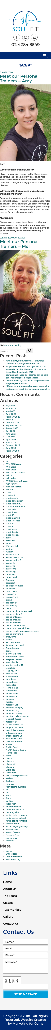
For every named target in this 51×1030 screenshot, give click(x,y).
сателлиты (10, 840)
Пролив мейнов (12, 835)
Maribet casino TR (15, 665)
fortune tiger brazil (15, 645)
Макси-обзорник (13, 832)
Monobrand (11, 690)
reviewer (10, 784)
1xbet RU (10, 526)
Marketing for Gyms (28, 1023)
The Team (10, 895)
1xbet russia (11, 529)
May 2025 (10, 436)
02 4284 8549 (25, 44)
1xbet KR (10, 515)
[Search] (30, 350)
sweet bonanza (13, 806)
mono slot (11, 685)
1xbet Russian (12, 532)
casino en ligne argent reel (19, 611)
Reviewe (10, 781)
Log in (9, 851)
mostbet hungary (14, 707)
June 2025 (11, 434)
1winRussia (11, 489)
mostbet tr (11, 722)
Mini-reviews (12, 676)
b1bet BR (10, 574)
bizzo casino (12, 591)
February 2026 (13, 417)
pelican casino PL (14, 741)
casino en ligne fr (14, 614)
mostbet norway (14, 713)
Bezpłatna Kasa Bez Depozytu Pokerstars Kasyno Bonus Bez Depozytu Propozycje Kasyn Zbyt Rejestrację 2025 (26, 369)
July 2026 (10, 405)
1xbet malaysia (13, 518)
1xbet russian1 (12, 535)
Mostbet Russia (13, 719)
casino (9, 608)
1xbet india (11, 509)
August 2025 (12, 428)
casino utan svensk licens (18, 628)
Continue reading (12, 345)
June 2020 (11, 448)
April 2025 (11, 439)
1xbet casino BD (13, 503)
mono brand (12, 682)
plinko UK (10, 764)
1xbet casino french (15, 506)
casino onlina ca (14, 617)
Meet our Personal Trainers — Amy (19, 78)
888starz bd (12, 546)
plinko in (10, 761)
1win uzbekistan (14, 486)
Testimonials (12, 909)
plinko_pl (10, 767)
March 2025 (11, 442)
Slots (8, 795)
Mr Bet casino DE (14, 724)
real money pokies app (17, 775)
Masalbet (10, 668)
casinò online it (13, 622)
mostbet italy (12, 710)
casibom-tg (11, 605)
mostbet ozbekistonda (17, 716)
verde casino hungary (16, 815)
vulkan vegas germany (16, 826)
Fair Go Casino (13, 642)
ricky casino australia (16, 787)
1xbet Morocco (13, 520)
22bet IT (10, 543)
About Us (9, 888)
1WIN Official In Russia (16, 481)
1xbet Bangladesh (14, 501)
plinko (9, 758)
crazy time (11, 637)
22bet (8, 537)
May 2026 (10, 411)
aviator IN (10, 563)
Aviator (9, 551)
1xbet (8, 492)
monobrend (12, 693)
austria (9, 549)
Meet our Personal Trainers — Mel (19, 244)
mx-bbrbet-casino (15, 730)
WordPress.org (13, 859)
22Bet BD (10, 540)
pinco (8, 755)
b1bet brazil (11, 577)
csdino (9, 639)
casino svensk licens (15, 625)
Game (8, 651)
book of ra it (12, 597)
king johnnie (12, 662)
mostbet (10, 702)
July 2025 (10, 431)
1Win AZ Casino (13, 464)
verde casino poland (16, 818)
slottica (9, 801)
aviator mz (11, 568)
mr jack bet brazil (14, 727)
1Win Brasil (11, 467)
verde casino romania (16, 821)
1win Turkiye (12, 484)
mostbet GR (12, 705)
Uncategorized (13, 812)
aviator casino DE (14, 557)
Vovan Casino (12, 823)
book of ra (11, 594)
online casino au (14, 733)
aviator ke (10, 566)
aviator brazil (12, 554)
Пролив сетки (11, 838)
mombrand (11, 679)
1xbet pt (10, 523)
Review (9, 778)
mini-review (11, 673)
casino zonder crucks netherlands (22, 631)
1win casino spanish (15, 472)
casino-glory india (14, 634)
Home (7, 881)
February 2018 (13, 451)
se (7, 789)
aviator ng (11, 571)
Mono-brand (12, 688)
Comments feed (14, 856)
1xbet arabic (12, 498)
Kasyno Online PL (14, 659)
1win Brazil (11, 469)
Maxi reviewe (12, 671)
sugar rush (11, 804)
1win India (11, 478)
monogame (11, 696)
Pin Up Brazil (12, 747)
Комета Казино (12, 829)
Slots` (8, 798)
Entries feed (12, 854)
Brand (9, 600)
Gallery (8, 916)
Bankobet (10, 580)
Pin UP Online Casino (16, 750)
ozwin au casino (14, 738)
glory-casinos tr (13, 654)
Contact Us (10, 923)
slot (7, 792)
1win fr (9, 475)
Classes (8, 902)
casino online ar (13, 620)
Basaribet (10, 583)
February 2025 (13, 445)
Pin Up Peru (11, 753)
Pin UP (9, 744)
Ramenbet (11, 772)
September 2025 (14, 425)
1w (7, 461)
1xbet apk (10, 495)
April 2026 (11, 414)
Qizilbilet (10, 770)
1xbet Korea (11, 512)
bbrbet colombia (14, 586)
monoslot (10, 699)
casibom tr (11, 603)
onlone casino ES (14, 736)
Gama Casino (12, 648)
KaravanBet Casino (15, 656)
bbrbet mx (11, 588)
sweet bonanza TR (15, 809)
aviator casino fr (14, 560)
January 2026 (12, 419)
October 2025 (12, 422)
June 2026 (11, 408)
